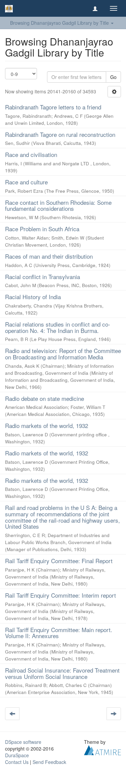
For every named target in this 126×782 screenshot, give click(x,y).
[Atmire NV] (102, 749)
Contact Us (17, 762)
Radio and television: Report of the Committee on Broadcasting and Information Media (63, 353)
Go (113, 77)
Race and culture (26, 182)
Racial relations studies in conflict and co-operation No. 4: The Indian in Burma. (57, 327)
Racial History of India (33, 296)
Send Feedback (49, 762)
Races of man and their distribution (49, 256)
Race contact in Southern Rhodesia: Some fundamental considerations (58, 205)
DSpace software (23, 741)
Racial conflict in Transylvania (42, 276)
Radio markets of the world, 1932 (46, 425)
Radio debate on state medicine (44, 398)
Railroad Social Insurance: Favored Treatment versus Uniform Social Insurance (62, 673)
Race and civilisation (31, 154)
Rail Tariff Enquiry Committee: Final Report (59, 560)
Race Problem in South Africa (42, 229)
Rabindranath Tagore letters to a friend (53, 107)
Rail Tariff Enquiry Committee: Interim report (60, 595)
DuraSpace (17, 755)
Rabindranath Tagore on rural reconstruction (60, 134)
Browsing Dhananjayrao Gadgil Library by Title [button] (60, 22)
